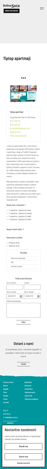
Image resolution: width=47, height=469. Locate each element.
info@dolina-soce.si (11, 417)
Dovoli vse (23, 446)
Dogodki (5, 389)
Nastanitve (28, 382)
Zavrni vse (23, 456)
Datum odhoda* (29, 292)
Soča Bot (6, 402)
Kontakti (10, 423)
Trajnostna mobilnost (31, 399)
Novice (5, 386)
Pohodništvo (29, 389)
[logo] (11, 6)
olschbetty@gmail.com (21, 128)
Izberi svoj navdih (11, 11)
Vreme (5, 399)
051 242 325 (15, 124)
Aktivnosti (28, 386)
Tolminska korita (30, 392)
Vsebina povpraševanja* (14, 301)
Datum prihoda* (11, 292)
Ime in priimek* (11, 283)
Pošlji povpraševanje (18, 135)
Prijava (23, 364)
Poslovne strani (8, 382)
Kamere (5, 396)
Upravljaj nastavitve (23, 463)
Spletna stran (15, 132)
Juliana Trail (28, 396)
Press (5, 392)
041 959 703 (15, 121)
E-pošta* (26, 283)
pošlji (23, 322)
